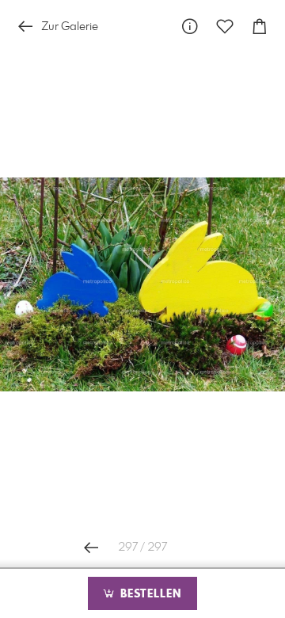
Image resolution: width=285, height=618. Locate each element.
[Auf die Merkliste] (224, 26)
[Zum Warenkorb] (259, 26)
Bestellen (148, 594)
